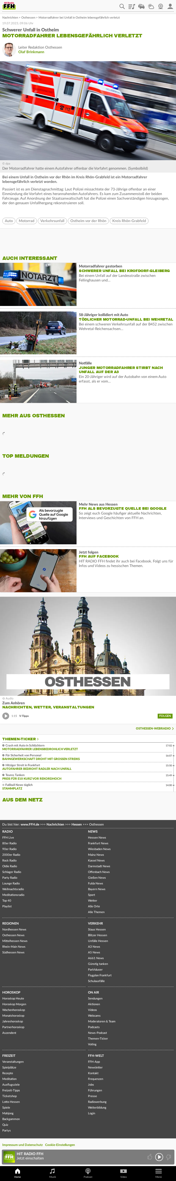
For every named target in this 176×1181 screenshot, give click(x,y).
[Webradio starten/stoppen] (159, 1157)
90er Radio (9, 849)
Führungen (95, 1090)
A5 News (94, 952)
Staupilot (141, 5)
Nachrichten (10, 17)
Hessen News (97, 837)
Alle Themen (96, 912)
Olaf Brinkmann (31, 52)
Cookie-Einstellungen (60, 1145)
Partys (6, 1130)
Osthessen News (13, 935)
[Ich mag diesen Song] (150, 1157)
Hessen (77, 824)
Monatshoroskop (13, 1015)
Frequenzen (95, 1079)
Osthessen (28, 17)
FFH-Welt (96, 1055)
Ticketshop (9, 1096)
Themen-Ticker (19, 739)
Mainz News (96, 854)
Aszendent (9, 1033)
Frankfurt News (98, 843)
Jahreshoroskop (12, 1021)
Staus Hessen (97, 929)
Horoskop (11, 992)
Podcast (88, 1177)
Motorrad (26, 221)
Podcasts (94, 1027)
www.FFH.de (30, 824)
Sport (91, 895)
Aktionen (94, 1004)
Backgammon (11, 1119)
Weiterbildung (97, 1107)
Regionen (10, 923)
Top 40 (6, 900)
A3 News (94, 946)
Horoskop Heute (13, 998)
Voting (92, 1044)
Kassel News (96, 860)
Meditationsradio (13, 895)
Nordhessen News (14, 929)
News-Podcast (97, 1033)
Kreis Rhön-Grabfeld (129, 221)
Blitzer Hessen (97, 935)
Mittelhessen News (15, 941)
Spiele (6, 1107)
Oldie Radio (9, 866)
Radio (7, 831)
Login (91, 1113)
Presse (92, 1096)
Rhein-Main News (13, 946)
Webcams (94, 1015)
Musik (52, 1177)
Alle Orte (94, 906)
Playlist (131, 5)
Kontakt (93, 1073)
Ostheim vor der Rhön (88, 221)
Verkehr (95, 923)
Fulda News (95, 883)
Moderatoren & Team (102, 1021)
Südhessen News (13, 952)
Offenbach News (99, 872)
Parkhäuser (95, 969)
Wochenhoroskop (13, 1010)
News (93, 831)
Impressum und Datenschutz (22, 1145)
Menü (158, 1177)
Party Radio (9, 877)
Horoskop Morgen (14, 1004)
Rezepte (7, 1073)
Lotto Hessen (11, 1102)
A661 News (96, 958)
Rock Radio (9, 860)
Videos (92, 1010)
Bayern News (96, 889)
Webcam (160, 5)
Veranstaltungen (13, 1061)
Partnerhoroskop (13, 1027)
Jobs (91, 1084)
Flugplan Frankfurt (100, 975)
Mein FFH (170, 5)
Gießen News (97, 877)
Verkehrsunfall (52, 221)
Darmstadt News (99, 866)
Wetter (151, 5)
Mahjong (8, 1113)
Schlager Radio (11, 872)
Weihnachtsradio (13, 889)
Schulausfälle (96, 981)
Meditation (9, 1079)
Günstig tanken (98, 964)
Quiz (5, 1124)
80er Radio (9, 843)
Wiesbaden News (99, 849)
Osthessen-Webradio (153, 728)
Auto (9, 221)
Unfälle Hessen (98, 941)
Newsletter (95, 1067)
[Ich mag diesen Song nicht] (168, 1157)
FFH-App (94, 1061)
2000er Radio (11, 854)
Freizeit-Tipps (11, 1090)
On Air (93, 992)
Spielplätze (9, 1067)
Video (123, 1177)
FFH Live (8, 837)
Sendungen (95, 998)
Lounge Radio (11, 883)
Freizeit (8, 1055)
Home (17, 1177)
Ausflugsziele (11, 1084)
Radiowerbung (97, 1102)
